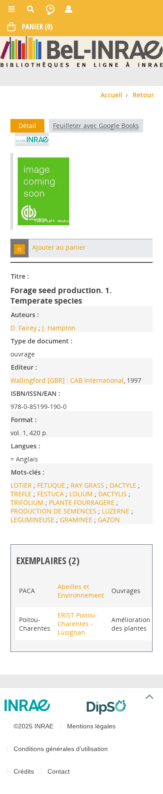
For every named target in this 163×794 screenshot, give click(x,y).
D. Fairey (23, 327)
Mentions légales (91, 726)
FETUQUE (52, 485)
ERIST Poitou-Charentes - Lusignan (77, 624)
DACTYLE (124, 485)
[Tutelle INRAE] (42, 705)
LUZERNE (116, 511)
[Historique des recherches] (50, 9)
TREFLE (22, 494)
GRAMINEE (77, 519)
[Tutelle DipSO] (121, 707)
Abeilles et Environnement (81, 590)
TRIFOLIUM (27, 502)
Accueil (111, 94)
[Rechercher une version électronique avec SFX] (32, 139)
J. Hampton (59, 327)
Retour (143, 94)
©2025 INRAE (33, 726)
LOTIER (22, 485)
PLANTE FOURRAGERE (82, 502)
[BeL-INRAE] (81, 51)
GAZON (109, 519)
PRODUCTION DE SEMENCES (54, 511)
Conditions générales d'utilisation (61, 748)
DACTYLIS (113, 494)
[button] (19, 248)
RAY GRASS (88, 485)
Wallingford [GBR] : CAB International (67, 380)
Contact (59, 771)
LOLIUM (82, 494)
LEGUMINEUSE (33, 519)
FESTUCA (51, 494)
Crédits (24, 771)
